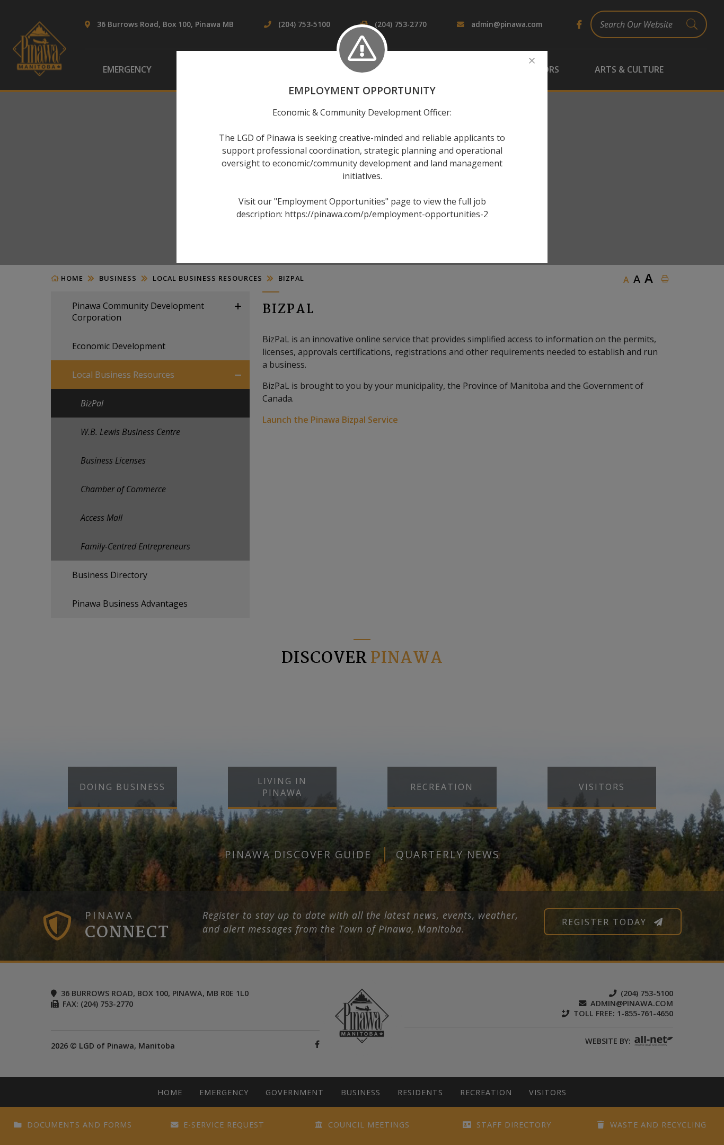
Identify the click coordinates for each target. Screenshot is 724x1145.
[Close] (532, 60)
